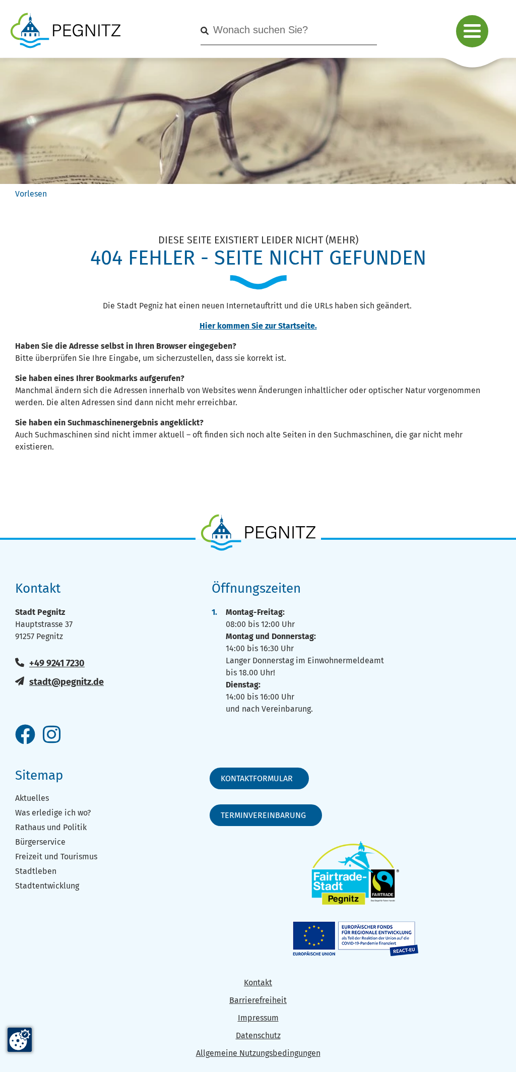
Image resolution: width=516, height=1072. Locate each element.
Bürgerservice (40, 842)
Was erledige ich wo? (53, 812)
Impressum (258, 1018)
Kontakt (258, 982)
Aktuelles (32, 798)
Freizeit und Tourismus (56, 856)
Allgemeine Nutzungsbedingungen (258, 1053)
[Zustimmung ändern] (20, 1040)
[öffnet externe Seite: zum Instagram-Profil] (51, 735)
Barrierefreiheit (258, 1000)
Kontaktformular (257, 778)
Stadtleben (35, 871)
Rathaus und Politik (51, 827)
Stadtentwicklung (47, 886)
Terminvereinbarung (263, 815)
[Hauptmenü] (472, 31)
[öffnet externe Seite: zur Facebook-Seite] (25, 735)
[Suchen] (205, 31)
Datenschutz (258, 1035)
